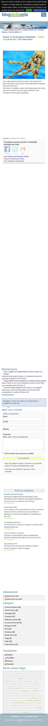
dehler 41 (38, 686)
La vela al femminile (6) (13, 623)
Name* (5, 416)
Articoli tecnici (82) (11, 610)
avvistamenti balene (31, 676)
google (28, 693)
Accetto (29, 10)
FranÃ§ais (10, 658)
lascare (16, 695)
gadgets (24, 691)
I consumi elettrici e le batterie (14, 533)
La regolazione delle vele (12, 522)
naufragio (29, 700)
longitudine (33, 695)
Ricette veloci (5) (11, 635)
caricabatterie (20, 681)
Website (6, 429)
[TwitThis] (15, 150)
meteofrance (39, 698)
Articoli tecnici (14, 159)
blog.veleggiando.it (9, 503)
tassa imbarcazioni (37, 710)
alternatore (41, 671)
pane (11, 702)
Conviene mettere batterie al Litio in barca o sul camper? (22, 387)
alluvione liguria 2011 (32, 671)
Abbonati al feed (12, 596)
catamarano (8, 683)
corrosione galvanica (10, 686)
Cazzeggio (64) (10, 613)
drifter (23, 688)
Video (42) (8, 641)
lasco (20, 695)
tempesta (26, 712)
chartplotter (20, 683)
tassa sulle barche (17, 712)
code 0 (26, 683)
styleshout (21, 720)
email (30, 688)
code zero (31, 683)
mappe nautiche (17, 698)
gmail (14, 693)
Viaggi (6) (8, 638)
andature (13, 674)
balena (39, 676)
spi (12, 710)
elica (26, 688)
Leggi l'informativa (40, 10)
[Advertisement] (24, 266)
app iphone (39, 674)
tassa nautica (8, 712)
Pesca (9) (8, 629)
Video (22, 159)
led (29, 695)
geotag (41, 691)
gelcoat (30, 691)
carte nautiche (28, 681)
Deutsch (10, 661)
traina (35, 712)
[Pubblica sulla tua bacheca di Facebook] (7, 150)
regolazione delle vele (24, 705)
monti (6, 700)
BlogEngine (16, 716)
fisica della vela (14, 691)
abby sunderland (9, 671)
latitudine (25, 695)
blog (25, 678)
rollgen (7, 707)
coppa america (38, 683)
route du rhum (13, 707)
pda (27, 702)
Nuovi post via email (14, 599)
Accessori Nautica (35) (13, 607)
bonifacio (40, 678)
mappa (7, 698)
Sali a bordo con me (10, 544)
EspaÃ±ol (10, 664)
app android (31, 674)
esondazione (35, 688)
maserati (28, 698)
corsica (19, 686)
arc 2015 (15, 676)
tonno (31, 712)
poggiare (7, 705)
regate (15, 705)
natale (19, 700)
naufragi (23, 700)
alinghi (24, 671)
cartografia (35, 681)
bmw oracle (30, 678)
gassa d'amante (18, 156)
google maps (33, 693)
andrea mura (19, 674)
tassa (30, 710)
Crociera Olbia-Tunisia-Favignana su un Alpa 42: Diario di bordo (24, 381)
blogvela (15, 14)
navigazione (37, 700)
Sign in (36, 716)
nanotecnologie (12, 700)
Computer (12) (10, 616)
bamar (6, 678)
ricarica (33, 705)
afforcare (16, 671)
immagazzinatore (9, 695)
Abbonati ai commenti (15, 161)
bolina (35, 678)
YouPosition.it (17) (11, 644)
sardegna (39, 707)
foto (20, 691)
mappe (11, 698)
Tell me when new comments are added (19, 453)
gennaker (35, 691)
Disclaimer (29, 716)
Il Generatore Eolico (10, 507)
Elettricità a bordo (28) (13, 619)
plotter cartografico (38, 702)
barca (10, 678)
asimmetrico (22, 676)
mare (24, 698)
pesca (30, 702)
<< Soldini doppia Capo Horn (11, 30)
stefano (4, 410)
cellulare (14, 683)
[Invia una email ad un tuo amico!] (23, 150)
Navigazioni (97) (10, 626)
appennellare (8, 676)
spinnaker (25, 710)
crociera (33, 686)
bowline (26, 156)
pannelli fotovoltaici (19, 703)
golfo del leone (21, 693)
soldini (9, 710)
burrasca (7, 681)
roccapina (37, 705)
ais (21, 671)
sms (6, 710)
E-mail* (5, 421)
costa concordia (26, 686)
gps (39, 693)
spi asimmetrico (18, 710)
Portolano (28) (10, 632)
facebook (7, 691)
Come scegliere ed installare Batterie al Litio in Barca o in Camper (22, 373)
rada (11, 705)
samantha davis (31, 707)
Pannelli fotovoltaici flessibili (13, 494)
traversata (39, 712)
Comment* (7, 434)
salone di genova (22, 707)
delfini (6, 688)
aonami (26, 674)
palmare (7, 702)
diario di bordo (14, 688)
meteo (33, 698)
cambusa (13, 681)
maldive (39, 695)
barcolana (15, 678)
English (10, 655)
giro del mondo (9, 693)
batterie (21, 678)
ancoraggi (7, 674)
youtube (9, 156)
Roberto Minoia (27, 39)
